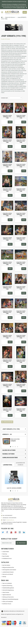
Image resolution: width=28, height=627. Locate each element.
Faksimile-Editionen (8, 454)
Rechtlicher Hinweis (6, 603)
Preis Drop (4, 554)
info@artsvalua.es (10, 520)
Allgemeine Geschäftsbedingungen (10, 599)
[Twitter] (3, 532)
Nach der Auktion (6, 565)
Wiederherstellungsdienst (8, 587)
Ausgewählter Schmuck (20, 464)
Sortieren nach (4, 97)
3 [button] (15, 446)
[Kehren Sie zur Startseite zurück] (1, 17)
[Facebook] (7, 532)
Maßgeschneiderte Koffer (8, 567)
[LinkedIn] (24, 532)
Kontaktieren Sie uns (7, 558)
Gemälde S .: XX (7, 434)
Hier (25, 1)
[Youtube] (11, 532)
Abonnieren (22, 543)
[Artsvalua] (12, 12)
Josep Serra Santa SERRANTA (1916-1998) (7, 117)
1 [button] (10, 446)
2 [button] (13, 446)
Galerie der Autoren (8, 450)
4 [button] (17, 446)
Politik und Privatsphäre (7, 601)
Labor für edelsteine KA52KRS (14, 488)
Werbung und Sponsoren (8, 597)
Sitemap (4, 576)
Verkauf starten (5, 592)
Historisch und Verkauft (7, 574)
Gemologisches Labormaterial (9, 569)
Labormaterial (7, 465)
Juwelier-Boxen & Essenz (8, 572)
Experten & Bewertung (7, 585)
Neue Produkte (5, 556)
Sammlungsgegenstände (10, 457)
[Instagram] (19, 532)
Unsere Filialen (5, 551)
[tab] (14, 434)
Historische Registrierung (8, 590)
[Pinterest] (15, 532)
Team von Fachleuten (7, 583)
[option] (14, 440)
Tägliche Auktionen (6, 594)
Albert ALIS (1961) (15, 439)
